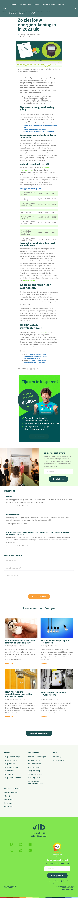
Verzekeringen (25, 4)
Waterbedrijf (57, 757)
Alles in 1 (7, 796)
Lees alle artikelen (39, 733)
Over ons (12, 13)
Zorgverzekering (34, 771)
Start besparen (39, 436)
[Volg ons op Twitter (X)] (30, 844)
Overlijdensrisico (34, 767)
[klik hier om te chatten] (20, 850)
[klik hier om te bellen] (11, 850)
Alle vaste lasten (49, 4)
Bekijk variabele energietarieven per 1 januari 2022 (40, 126)
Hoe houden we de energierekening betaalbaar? (35, 361)
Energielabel (8, 774)
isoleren (44, 332)
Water (55, 752)
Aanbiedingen (8, 806)
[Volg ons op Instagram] (20, 844)
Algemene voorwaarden (10, 886)
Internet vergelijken (11, 792)
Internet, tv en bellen (12, 788)
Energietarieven (9, 764)
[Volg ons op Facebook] (11, 844)
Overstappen (8, 803)
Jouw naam (7, 558)
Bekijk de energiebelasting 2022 (35, 129)
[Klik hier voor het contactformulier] (30, 850)
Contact (22, 13)
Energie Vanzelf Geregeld (12, 757)
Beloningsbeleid (34, 778)
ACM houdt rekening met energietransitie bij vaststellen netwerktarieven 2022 (35, 356)
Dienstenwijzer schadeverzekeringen (35, 782)
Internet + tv (8, 799)
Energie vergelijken (10, 760)
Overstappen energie (11, 767)
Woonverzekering (34, 764)
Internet (36, 4)
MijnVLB (32, 13)
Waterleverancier (59, 760)
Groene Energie (9, 771)
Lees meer (9, 663)
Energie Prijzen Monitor (12, 778)
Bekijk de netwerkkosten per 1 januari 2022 (39, 131)
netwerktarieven (29, 280)
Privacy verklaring (9, 887)
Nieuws (61, 4)
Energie (13, 4)
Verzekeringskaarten (35, 774)
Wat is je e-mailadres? (10, 566)
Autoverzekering (34, 760)
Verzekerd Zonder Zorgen (37, 757)
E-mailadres (48, 470)
